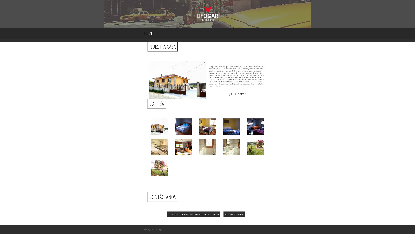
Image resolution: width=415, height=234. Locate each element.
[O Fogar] (207, 14)
